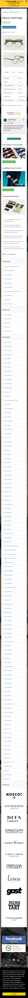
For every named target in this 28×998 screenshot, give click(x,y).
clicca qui (5, 988)
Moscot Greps (7, 479)
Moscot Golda (7, 466)
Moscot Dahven (8, 274)
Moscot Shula (7, 695)
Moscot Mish (7, 600)
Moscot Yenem (8, 741)
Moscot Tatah (7, 716)
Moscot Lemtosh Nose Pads (11, 546)
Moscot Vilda (7, 299)
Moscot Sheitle (8, 662)
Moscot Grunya (8, 279)
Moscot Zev (7, 758)
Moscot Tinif (7, 724)
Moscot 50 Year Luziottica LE (11, 266)
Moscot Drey (7, 404)
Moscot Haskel (8, 487)
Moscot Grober (8, 483)
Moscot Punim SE (8, 641)
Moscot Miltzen (8, 295)
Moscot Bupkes (8, 379)
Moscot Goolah (8, 475)
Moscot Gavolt (8, 446)
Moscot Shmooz (8, 679)
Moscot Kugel (7, 537)
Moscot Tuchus (8, 733)
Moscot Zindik (8, 766)
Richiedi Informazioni (9, 27)
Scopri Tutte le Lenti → (9, 161)
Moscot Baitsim (8, 354)
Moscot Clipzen (8, 387)
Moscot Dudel (7, 412)
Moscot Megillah (8, 575)
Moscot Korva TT (8, 533)
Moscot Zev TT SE (9, 762)
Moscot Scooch (8, 654)
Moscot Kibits (7, 521)
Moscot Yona (7, 745)
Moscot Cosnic (8, 392)
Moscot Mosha (8, 612)
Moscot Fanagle (8, 421)
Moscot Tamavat (8, 712)
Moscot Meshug (8, 583)
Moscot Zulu (7, 778)
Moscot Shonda (8, 683)
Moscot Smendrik (8, 704)
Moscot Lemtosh (8, 287)
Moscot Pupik (7, 645)
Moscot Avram (8, 350)
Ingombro (21, 72)
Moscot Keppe (8, 283)
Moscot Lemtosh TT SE (10, 554)
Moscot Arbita (8, 342)
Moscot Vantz (7, 737)
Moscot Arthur (8, 346)
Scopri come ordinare (9, 32)
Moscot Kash (7, 508)
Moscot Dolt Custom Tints (11, 400)
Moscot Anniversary (9, 270)
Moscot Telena (8, 720)
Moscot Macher (8, 566)
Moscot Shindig (8, 674)
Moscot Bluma (8, 367)
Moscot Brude (7, 375)
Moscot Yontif (13, 12)
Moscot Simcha (8, 699)
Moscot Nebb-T (8, 629)
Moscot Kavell (7, 512)
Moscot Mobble (8, 604)
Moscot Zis (7, 770)
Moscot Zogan (8, 774)
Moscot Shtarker (8, 687)
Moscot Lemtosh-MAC (10, 558)
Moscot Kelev (7, 516)
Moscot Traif (7, 729)
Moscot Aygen (7, 314)
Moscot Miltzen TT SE (10, 587)
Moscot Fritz (7, 437)
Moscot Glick (7, 462)
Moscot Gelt (7, 450)
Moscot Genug (8, 454)
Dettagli (6, 72)
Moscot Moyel (8, 616)
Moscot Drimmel (8, 408)
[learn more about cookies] (2, 990)
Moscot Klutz (7, 529)
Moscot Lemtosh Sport (10, 550)
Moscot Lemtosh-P (9, 562)
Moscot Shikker (8, 670)
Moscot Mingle (8, 595)
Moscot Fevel (7, 425)
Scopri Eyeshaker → (8, 189)
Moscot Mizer (7, 318)
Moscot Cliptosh (8, 383)
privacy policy (6, 978)
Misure (13, 72)
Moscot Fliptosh (8, 429)
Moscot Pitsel (7, 637)
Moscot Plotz (7, 323)
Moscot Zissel (7, 331)
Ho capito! (14, 994)
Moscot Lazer (7, 541)
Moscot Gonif (7, 471)
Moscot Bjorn (7, 363)
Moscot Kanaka (8, 504)
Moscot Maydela (8, 570)
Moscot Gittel (7, 458)
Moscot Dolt (7, 396)
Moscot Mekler (8, 579)
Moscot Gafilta (8, 442)
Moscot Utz (7, 327)
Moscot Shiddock (8, 666)
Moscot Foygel (8, 433)
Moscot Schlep (8, 650)
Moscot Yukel (7, 754)
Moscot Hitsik (7, 496)
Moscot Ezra (7, 417)
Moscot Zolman (8, 303)
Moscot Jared (7, 500)
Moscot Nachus (8, 620)
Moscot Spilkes (8, 708)
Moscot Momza (8, 608)
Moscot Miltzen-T (9, 591)
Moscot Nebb (7, 625)
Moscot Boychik (8, 371)
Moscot (6, 12)
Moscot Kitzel (7, 525)
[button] (14, 113)
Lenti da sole (23, 100)
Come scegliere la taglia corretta (12, 105)
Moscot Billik (7, 358)
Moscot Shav (7, 658)
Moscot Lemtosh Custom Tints (12, 291)
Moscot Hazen (8, 491)
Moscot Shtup (7, 691)
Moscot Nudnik (8, 633)
